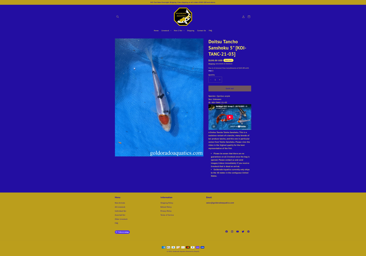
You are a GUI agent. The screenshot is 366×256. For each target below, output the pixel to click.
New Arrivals (120, 203)
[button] (117, 16)
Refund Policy (166, 207)
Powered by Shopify (192, 251)
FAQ (116, 223)
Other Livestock (121, 219)
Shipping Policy (167, 203)
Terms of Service (167, 215)
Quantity (211, 75)
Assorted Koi (120, 215)
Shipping (211, 64)
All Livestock (120, 207)
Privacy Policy (166, 211)
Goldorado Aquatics (179, 251)
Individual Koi (120, 211)
